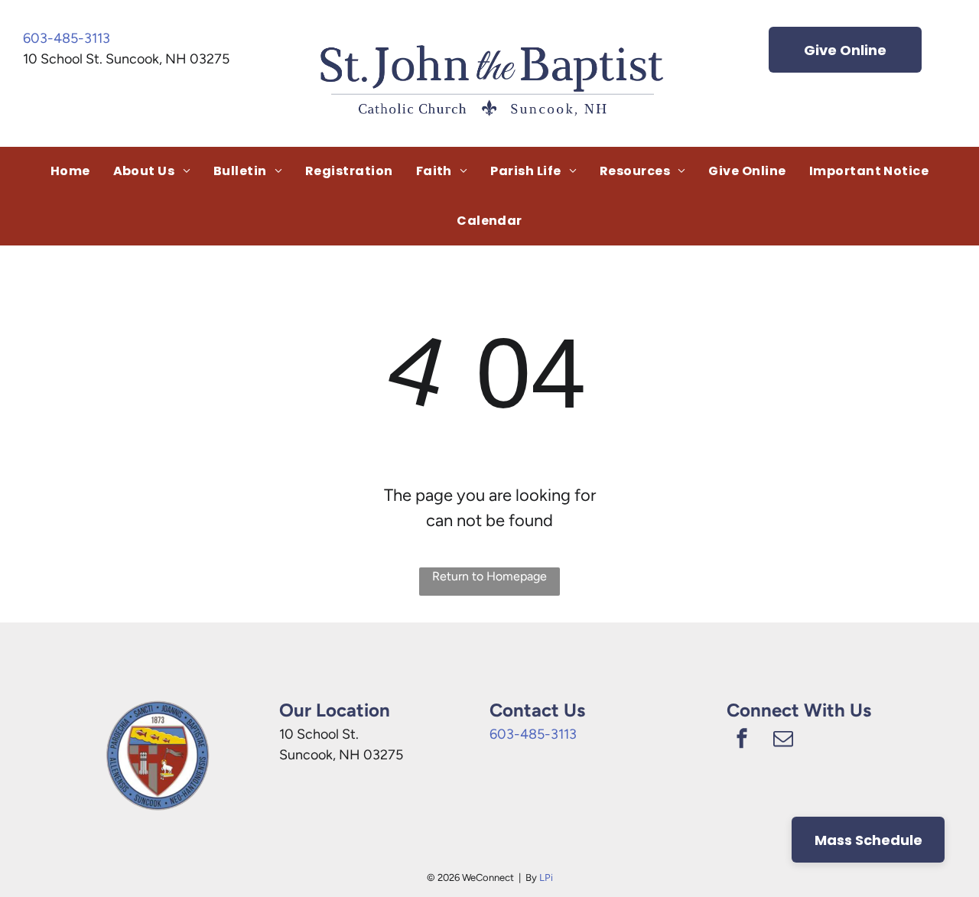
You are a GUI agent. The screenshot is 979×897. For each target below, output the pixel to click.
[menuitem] (70, 171)
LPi (546, 877)
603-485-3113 (66, 38)
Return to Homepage (489, 576)
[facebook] (742, 740)
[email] (783, 740)
